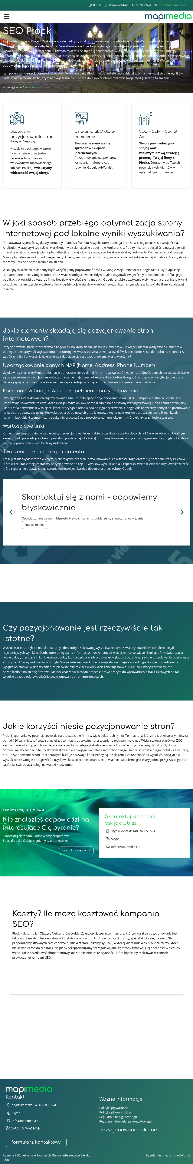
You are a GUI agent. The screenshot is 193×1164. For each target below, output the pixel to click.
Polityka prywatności (114, 1108)
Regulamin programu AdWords (168, 1155)
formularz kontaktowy (36, 1142)
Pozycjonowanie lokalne (128, 1130)
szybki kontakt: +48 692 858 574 (133, 831)
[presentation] (10, 512)
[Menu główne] (6, 16)
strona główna (12, 87)
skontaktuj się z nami (76, 850)
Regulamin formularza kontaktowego (125, 1121)
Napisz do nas (34, 524)
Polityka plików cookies (115, 1112)
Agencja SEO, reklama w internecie (27, 1155)
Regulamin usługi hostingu (118, 1117)
